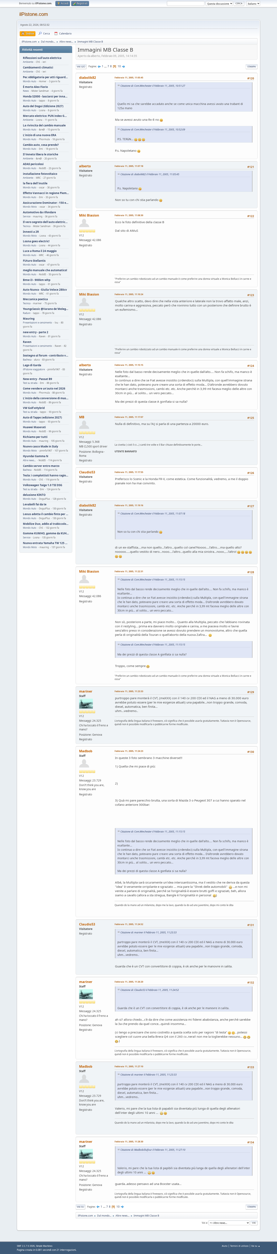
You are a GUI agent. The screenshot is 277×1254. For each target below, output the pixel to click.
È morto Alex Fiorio (35, 87)
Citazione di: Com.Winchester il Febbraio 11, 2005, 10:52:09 (152, 129)
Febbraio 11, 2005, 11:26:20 (129, 981)
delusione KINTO (34, 495)
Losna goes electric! (36, 241)
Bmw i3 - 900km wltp (36, 280)
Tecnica (26, 226)
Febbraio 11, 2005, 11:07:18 (129, 166)
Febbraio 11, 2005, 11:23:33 (129, 691)
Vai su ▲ (255, 1245)
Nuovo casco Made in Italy (40, 446)
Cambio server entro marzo (41, 466)
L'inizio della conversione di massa (46, 398)
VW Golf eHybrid (34, 408)
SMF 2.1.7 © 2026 (26, 1246)
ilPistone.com (33, 14)
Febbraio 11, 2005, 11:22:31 (129, 571)
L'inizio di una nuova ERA (39, 135)
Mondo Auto (29, 81)
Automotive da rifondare (39, 212)
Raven (27, 342)
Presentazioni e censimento (37, 322)
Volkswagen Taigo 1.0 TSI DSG (42, 485)
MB (81, 417)
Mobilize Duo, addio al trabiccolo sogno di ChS (46, 524)
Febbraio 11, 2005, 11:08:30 (129, 215)
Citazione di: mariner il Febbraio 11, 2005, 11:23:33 (148, 932)
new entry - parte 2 (35, 332)
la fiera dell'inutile (35, 183)
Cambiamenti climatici (38, 67)
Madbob (85, 751)
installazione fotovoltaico (40, 174)
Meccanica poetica (35, 299)
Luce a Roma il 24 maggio (40, 251)
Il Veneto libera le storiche (40, 154)
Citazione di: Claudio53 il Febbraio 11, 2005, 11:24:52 (149, 990)
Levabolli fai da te (34, 504)
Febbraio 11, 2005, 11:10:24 (129, 294)
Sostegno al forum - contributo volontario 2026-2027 (46, 355)
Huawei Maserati (34, 427)
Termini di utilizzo (239, 1245)
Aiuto (225, 1245)
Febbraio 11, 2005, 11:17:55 (129, 472)
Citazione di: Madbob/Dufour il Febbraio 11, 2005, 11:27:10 (152, 1150)
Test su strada (30, 382)
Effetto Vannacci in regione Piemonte (46, 193)
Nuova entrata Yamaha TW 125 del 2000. (46, 543)
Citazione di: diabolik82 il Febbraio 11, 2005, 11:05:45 (149, 174)
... (105, 66)
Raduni (26, 313)
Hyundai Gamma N (35, 456)
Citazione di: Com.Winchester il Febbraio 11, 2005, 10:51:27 (152, 86)
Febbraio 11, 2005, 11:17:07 (129, 416)
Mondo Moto (30, 206)
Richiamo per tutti (35, 437)
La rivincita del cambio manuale (44, 125)
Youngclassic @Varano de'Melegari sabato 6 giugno (46, 309)
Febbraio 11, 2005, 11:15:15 (129, 364)
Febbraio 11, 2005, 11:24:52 (129, 924)
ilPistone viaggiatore (34, 369)
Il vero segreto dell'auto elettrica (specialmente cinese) (46, 222)
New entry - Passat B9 (37, 379)
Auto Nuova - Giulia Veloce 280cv (45, 289)
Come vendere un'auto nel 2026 (44, 388)
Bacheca (27, 359)
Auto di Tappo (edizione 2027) (42, 417)
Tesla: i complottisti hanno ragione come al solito (46, 475)
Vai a (204, 1222)
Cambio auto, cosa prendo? (41, 145)
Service (26, 216)
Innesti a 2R (31, 232)
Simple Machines (44, 1246)
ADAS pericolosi (33, 164)
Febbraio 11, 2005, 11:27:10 (129, 1066)
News (26, 90)
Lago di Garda (32, 365)
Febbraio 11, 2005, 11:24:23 (129, 750)
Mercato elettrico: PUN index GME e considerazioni (46, 116)
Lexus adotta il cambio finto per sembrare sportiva (46, 514)
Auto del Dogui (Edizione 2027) (43, 106)
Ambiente (28, 61)
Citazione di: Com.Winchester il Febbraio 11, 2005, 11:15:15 (152, 579)
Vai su (80, 1206)
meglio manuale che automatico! (45, 270)
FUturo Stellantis (34, 261)
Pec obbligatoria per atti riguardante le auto (46, 77)
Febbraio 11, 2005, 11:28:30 (129, 1141)
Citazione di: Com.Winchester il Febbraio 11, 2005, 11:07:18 (152, 513)
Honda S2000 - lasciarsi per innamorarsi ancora (46, 96)
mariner (85, 691)
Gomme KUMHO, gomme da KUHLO (46, 533)
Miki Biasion (89, 215)
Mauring (28, 318)
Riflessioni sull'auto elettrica (42, 58)
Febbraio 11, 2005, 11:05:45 (129, 77)
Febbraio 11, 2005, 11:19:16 (129, 505)
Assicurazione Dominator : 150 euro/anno (46, 203)
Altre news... (29, 460)
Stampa (251, 66)
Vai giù (81, 66)
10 (119, 66)
